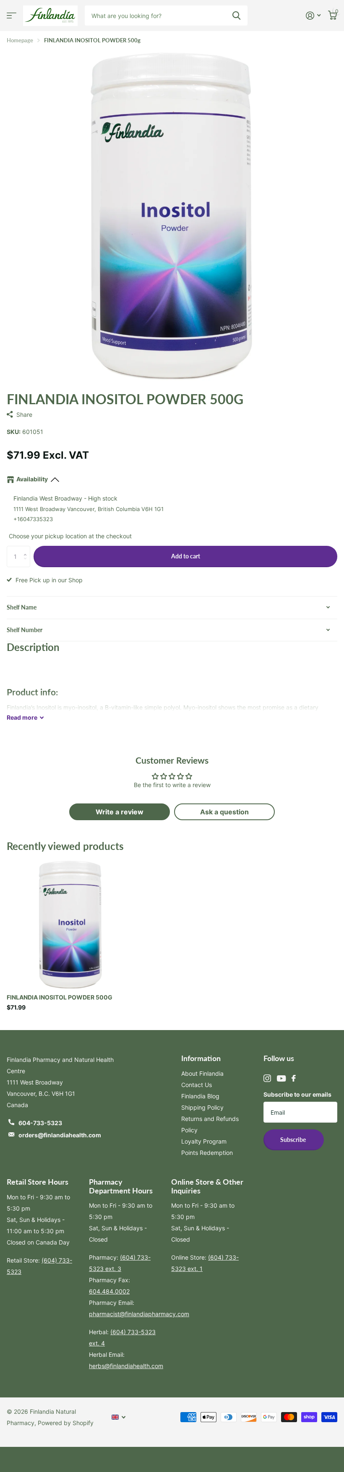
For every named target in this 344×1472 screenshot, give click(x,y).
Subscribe (293, 1139)
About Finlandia (202, 1073)
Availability (32, 479)
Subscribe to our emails (297, 1094)
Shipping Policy (202, 1107)
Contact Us (196, 1084)
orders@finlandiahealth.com (59, 1135)
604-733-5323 (40, 1122)
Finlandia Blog (200, 1096)
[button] (27, 549)
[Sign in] (313, 15)
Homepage (20, 40)
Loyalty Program (204, 1141)
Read (22, 717)
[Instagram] (267, 1078)
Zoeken (236, 15)
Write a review (119, 812)
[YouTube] (281, 1078)
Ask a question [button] (224, 812)
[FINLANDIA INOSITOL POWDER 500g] (70, 922)
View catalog (11, 15)
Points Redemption (207, 1152)
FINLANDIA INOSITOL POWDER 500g (59, 997)
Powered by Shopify (66, 1422)
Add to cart (185, 556)
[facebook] (294, 1078)
